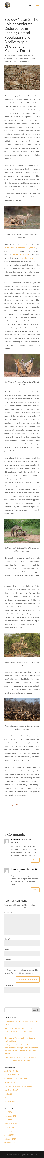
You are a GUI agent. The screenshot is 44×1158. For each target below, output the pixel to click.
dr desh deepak (17, 869)
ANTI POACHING (11, 1071)
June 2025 (8, 1120)
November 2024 (10, 1123)
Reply (35, 860)
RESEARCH (14, 61)
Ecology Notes (9, 1082)
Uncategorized (9, 1101)
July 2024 (8, 1131)
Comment (8, 912)
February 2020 (10, 1139)
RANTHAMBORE (11, 1090)
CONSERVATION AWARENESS (16, 58)
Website (7, 960)
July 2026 (8, 1112)
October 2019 (9, 1143)
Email (7, 949)
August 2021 (9, 1135)
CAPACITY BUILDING (12, 1075)
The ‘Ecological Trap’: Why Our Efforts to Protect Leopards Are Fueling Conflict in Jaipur (19, 1031)
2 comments (24, 61)
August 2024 (9, 1127)
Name (7, 939)
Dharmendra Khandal (15, 55)
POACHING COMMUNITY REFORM (18, 1086)
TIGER (6, 1098)
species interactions (30, 258)
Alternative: (8, 986)
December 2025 (10, 1116)
